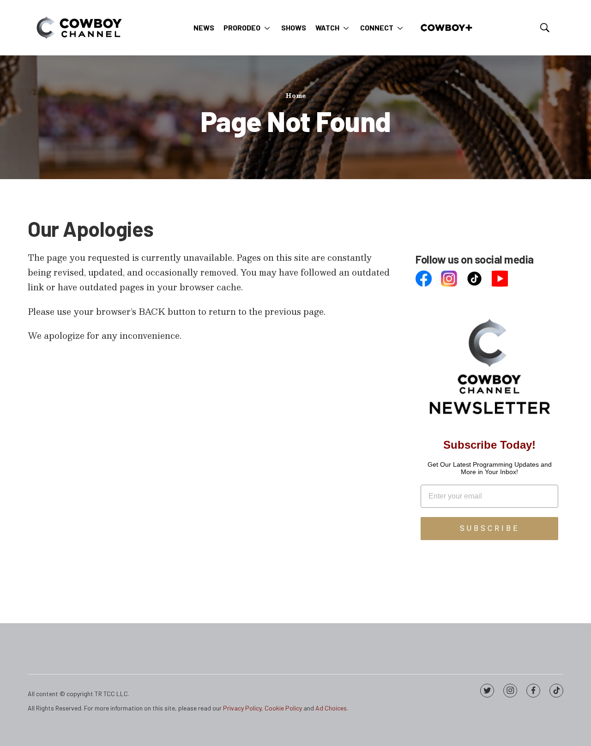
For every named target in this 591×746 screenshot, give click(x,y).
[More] (267, 27)
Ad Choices (331, 708)
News (203, 27)
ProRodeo (241, 27)
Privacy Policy (242, 708)
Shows (293, 27)
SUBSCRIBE (489, 528)
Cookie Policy (283, 708)
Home (295, 95)
